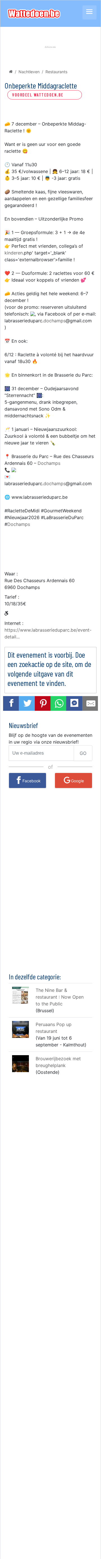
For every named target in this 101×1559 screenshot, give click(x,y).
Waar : (11, 573)
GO (83, 753)
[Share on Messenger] (74, 703)
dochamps (54, 320)
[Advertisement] (50, 546)
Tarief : (11, 597)
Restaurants (56, 71)
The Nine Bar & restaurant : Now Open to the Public (60, 997)
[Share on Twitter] (27, 703)
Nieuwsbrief (23, 725)
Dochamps (49, 463)
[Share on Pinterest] (43, 703)
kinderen (13, 253)
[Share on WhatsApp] (59, 703)
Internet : (13, 623)
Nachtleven (29, 71)
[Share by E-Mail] (90, 703)
